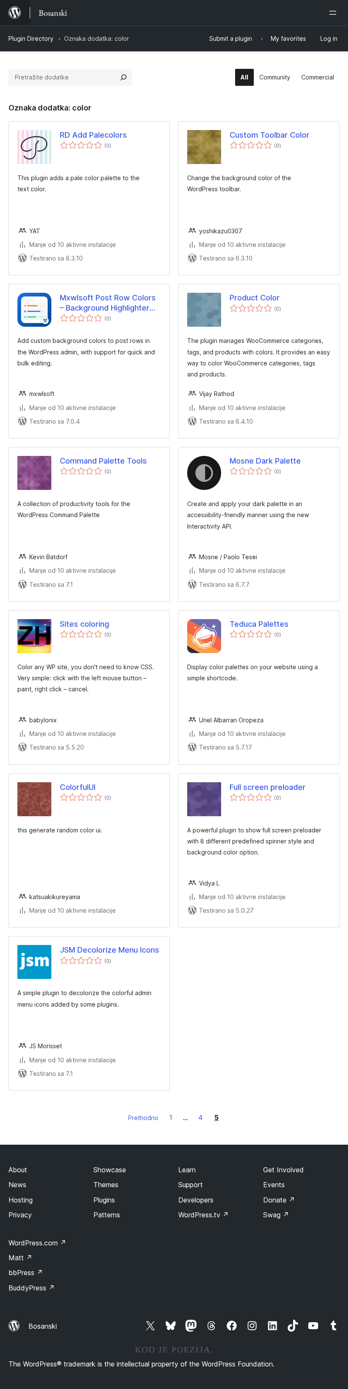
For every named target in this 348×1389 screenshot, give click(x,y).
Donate (279, 1200)
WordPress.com (37, 1243)
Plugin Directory (30, 38)
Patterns (106, 1215)
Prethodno (143, 1117)
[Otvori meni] (334, 12)
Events (274, 1184)
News (17, 1184)
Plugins (104, 1200)
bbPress (25, 1272)
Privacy (20, 1215)
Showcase (109, 1170)
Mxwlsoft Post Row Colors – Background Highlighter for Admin (108, 303)
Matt (20, 1257)
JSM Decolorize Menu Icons (109, 949)
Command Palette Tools (103, 460)
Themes (105, 1184)
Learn (187, 1170)
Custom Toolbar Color (269, 134)
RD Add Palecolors (93, 134)
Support (190, 1184)
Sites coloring (84, 624)
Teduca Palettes (259, 624)
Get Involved (283, 1170)
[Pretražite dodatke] (123, 77)
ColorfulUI (77, 787)
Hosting (20, 1200)
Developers (195, 1200)
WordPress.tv (203, 1215)
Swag (276, 1215)
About (17, 1170)
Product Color (255, 297)
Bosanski (42, 1326)
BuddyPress (31, 1288)
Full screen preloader (268, 787)
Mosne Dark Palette (265, 460)
